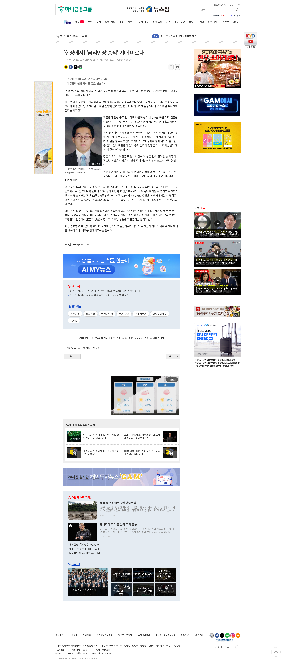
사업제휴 (87, 635)
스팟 (200, 208)
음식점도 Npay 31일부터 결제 (84, 553)
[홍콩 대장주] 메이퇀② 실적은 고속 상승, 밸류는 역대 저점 (142, 452)
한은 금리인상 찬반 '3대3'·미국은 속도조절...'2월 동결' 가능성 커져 (105, 290)
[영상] (217, 224)
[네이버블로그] (227, 635)
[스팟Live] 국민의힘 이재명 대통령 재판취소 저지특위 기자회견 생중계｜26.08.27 (216, 261)
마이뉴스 (235, 15)
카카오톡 (66, 67)
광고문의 (199, 635)
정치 (98, 22)
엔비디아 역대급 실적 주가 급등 (118, 524)
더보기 (236, 36)
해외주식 (219, 15)
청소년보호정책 (125, 635)
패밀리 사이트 (222, 647)
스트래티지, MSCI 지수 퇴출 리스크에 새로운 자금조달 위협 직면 (142, 436)
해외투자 (157, 22)
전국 (202, 22)
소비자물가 (141, 314)
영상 (77, 22)
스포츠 (225, 22)
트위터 (76, 67)
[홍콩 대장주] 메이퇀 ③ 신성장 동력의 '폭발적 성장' (100, 452)
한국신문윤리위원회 (224, 640)
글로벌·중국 (142, 22)
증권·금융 (180, 22)
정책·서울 (110, 22)
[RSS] (238, 635)
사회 (130, 22)
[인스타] (232, 635)
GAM (236, 22)
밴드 (80, 67)
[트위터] (222, 635)
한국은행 (90, 314)
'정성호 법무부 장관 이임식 (83, 589)
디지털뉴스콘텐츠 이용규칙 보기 (83, 348)
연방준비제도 (160, 314)
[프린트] (177, 67)
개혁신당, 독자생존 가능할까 (84, 544)
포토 (90, 22)
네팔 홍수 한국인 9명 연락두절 (118, 503)
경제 (121, 22)
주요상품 (73, 635)
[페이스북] (217, 635)
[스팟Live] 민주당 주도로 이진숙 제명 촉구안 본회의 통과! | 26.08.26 (217, 289)
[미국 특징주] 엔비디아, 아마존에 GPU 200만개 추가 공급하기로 (100, 436)
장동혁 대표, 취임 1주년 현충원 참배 (143, 589)
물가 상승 (124, 314)
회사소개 (60, 635)
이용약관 (185, 635)
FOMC (73, 320)
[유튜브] (211, 635)
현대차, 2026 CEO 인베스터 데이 (143, 575)
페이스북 (71, 67)
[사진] (82, 510)
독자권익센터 (144, 635)
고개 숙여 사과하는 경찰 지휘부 (121, 575)
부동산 (192, 22)
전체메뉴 (59, 22)
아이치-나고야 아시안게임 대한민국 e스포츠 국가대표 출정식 (165, 589)
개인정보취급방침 (105, 635)
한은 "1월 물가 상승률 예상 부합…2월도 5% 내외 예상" (99, 295)
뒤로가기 (73, 356)
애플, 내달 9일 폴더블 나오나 (84, 548)
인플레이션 (107, 314)
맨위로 (172, 356)
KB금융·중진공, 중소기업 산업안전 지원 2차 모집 (185, 36)
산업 (168, 22)
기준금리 (75, 314)
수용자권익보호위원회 (166, 635)
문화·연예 (213, 22)
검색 (237, 10)
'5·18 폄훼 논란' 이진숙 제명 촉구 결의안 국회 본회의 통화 (165, 575)
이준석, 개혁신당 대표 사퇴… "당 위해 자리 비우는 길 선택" (121, 589)
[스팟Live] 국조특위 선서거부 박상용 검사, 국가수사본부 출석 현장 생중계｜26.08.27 (217, 233)
